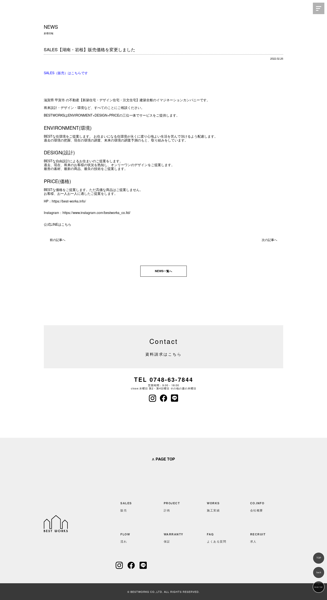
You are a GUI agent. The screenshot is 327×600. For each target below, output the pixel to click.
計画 (172, 506)
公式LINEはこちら (57, 224)
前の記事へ (57, 239)
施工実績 (213, 506)
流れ (125, 537)
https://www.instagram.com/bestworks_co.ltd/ (96, 212)
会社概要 (257, 506)
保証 (173, 537)
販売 (126, 506)
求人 (258, 537)
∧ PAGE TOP (163, 459)
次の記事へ (269, 239)
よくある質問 (216, 537)
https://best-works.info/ (69, 201)
